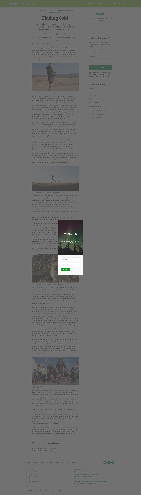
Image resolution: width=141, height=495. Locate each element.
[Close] (80, 222)
